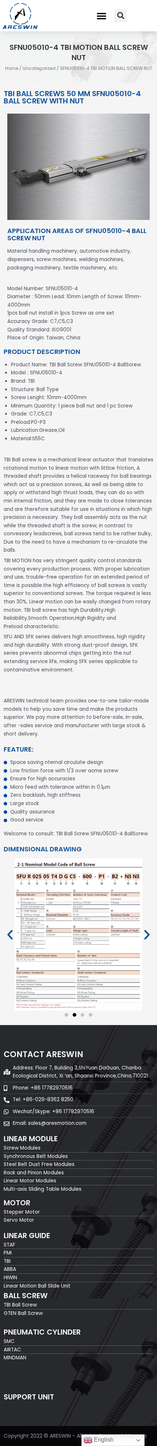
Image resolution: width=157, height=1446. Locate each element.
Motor (17, 1203)
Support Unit (29, 1397)
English (103, 1440)
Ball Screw (25, 1296)
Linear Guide (27, 1235)
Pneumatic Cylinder (42, 1332)
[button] (101, 15)
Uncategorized (39, 68)
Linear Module (31, 1139)
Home (11, 68)
